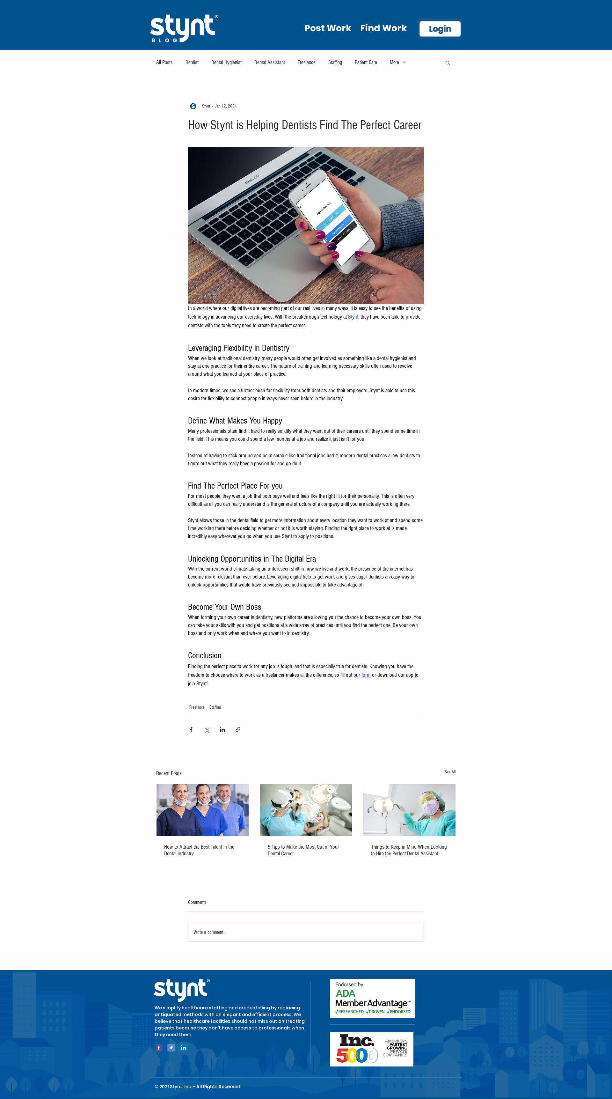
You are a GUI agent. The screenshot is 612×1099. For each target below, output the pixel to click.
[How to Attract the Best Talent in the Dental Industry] (203, 810)
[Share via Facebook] (191, 730)
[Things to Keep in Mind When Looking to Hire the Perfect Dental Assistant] (409, 810)
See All (450, 772)
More (394, 62)
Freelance (307, 62)
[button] (448, 62)
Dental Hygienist (226, 62)
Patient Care (366, 62)
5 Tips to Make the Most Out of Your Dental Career (303, 850)
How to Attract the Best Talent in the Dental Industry (199, 850)
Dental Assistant (269, 62)
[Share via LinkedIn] (222, 730)
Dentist (192, 62)
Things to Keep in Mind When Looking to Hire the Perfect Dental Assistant (409, 850)
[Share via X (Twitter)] (207, 730)
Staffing (335, 62)
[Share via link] (238, 730)
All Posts (164, 62)
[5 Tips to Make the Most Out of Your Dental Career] (306, 810)
